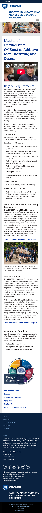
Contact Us (8, 404)
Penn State (7, 1)
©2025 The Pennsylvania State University (21, 504)
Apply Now (8, 401)
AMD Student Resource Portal (15, 407)
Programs (6, 420)
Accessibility (7, 454)
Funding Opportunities (12, 397)
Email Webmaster (8, 459)
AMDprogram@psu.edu (10, 480)
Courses (7, 394)
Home (5, 417)
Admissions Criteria (11, 391)
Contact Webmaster (21, 510)
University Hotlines (8, 457)
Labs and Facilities (9, 423)
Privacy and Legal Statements (12, 452)
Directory (7, 426)
